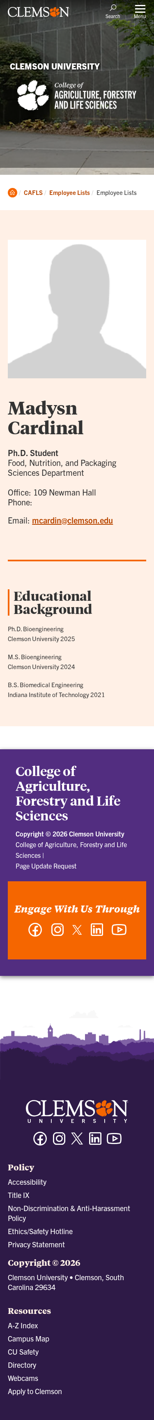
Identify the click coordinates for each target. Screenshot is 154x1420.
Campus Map (28, 1338)
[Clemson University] (38, 15)
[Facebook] (35, 934)
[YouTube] (119, 934)
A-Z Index (23, 1325)
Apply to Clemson (35, 1391)
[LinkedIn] (97, 934)
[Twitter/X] (77, 1142)
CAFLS (33, 192)
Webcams (23, 1378)
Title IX (18, 1195)
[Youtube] (114, 1142)
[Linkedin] (95, 1142)
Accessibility (27, 1181)
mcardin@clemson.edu (72, 520)
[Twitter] (77, 933)
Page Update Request (46, 866)
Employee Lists (69, 192)
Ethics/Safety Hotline (40, 1231)
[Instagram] (57, 934)
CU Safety (23, 1351)
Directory (22, 1364)
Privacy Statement (36, 1244)
